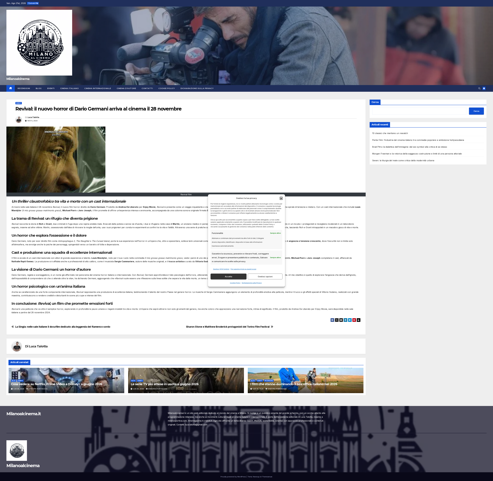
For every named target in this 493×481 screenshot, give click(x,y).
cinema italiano (69, 88)
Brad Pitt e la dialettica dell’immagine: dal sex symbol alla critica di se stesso (409, 147)
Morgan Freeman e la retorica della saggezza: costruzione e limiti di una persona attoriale (417, 153)
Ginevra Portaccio (38, 389)
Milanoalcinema (17, 79)
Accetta (228, 276)
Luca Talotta (33, 117)
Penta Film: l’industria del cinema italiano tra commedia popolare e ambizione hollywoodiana (418, 140)
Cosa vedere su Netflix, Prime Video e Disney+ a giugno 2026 (56, 384)
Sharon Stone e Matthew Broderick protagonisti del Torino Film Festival (227, 326)
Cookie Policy (235, 283)
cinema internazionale (97, 88)
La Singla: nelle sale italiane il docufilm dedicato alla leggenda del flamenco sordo (62, 326)
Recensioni (24, 88)
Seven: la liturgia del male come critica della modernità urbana (403, 160)
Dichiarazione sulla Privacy (252, 283)
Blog (39, 88)
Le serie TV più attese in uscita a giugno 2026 (164, 384)
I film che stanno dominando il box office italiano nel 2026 (293, 384)
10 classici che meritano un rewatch (390, 133)
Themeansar (267, 477)
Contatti (147, 88)
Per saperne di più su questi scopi (243, 269)
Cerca (375, 102)
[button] (281, 198)
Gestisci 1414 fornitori (221, 269)
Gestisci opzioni (265, 276)
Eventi (51, 88)
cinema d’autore (126, 88)
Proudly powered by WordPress (233, 477)
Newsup (256, 477)
